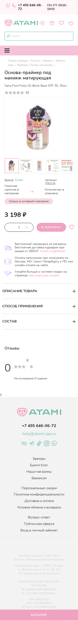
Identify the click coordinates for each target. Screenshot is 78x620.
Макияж (48, 60)
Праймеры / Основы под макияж (34, 65)
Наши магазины (39, 471)
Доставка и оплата (39, 501)
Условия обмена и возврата (39, 507)
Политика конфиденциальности (39, 494)
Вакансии (39, 478)
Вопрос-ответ (39, 517)
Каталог (35, 60)
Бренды (39, 458)
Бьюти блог (39, 465)
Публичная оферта (39, 523)
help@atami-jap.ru (39, 433)
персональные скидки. (44, 275)
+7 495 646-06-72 (30, 7)
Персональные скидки (39, 488)
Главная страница (17, 60)
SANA (19, 180)
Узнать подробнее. (53, 251)
